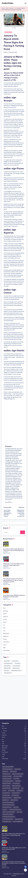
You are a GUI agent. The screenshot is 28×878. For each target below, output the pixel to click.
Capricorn (5, 616)
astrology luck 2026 (18, 776)
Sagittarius (6, 636)
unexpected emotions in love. (15, 809)
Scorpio (5, 639)
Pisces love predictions (7, 797)
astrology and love (6, 773)
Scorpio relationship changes (8, 804)
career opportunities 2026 (8, 781)
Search (5, 528)
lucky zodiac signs (16, 665)
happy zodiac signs (6, 788)
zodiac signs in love (7, 672)
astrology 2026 (15, 660)
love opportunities (6, 792)
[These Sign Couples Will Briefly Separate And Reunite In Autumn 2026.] (6, 590)
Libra (4, 627)
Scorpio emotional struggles (8, 802)
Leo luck (4, 790)
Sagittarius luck (6, 800)
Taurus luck (5, 809)
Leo (4, 625)
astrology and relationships (17, 773)
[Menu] (25, 3)
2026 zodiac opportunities (8, 766)
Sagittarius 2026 (7, 668)
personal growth (15, 795)
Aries (4, 608)
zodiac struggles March (17, 821)
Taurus (4, 644)
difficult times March (7, 783)
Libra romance (20, 790)
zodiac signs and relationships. (9, 816)
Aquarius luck (5, 771)
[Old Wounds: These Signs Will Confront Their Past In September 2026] (6, 559)
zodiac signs (19, 811)
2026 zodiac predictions (7, 769)
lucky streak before (16, 792)
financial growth (16, 783)
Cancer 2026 (17, 663)
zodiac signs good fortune (16, 670)
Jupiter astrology (7, 665)
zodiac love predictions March (9, 811)
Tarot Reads (6, 642)
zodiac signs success (7, 821)
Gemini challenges (6, 785)
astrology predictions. (8, 663)
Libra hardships (11, 790)
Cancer (5, 613)
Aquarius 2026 (7, 660)
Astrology (5, 611)
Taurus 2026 (6, 670)
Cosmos (5, 619)
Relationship (6, 633)
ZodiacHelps (7, 3)
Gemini (4, 622)
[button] (8, 502)
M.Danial (8, 446)
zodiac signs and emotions (8, 814)
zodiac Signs (8, 32)
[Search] (22, 532)
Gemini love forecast (16, 785)
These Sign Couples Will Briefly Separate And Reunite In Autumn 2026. (14, 596)
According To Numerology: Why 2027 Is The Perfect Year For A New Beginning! (13, 549)
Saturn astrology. (16, 668)
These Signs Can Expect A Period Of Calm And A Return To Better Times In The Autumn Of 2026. (13, 580)
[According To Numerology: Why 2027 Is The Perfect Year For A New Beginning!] (6, 544)
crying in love (18, 781)
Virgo (4, 647)
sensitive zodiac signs (7, 807)
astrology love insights (7, 776)
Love (4, 630)
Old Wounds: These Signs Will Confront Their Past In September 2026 (13, 564)
